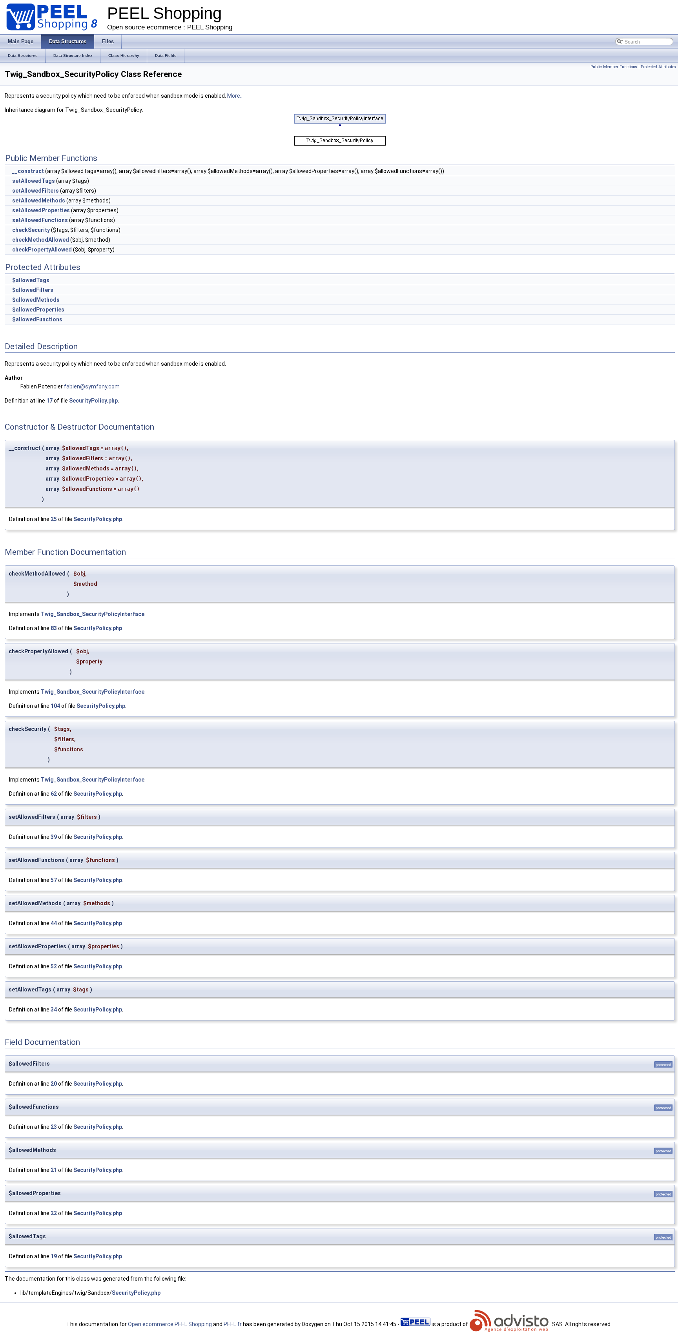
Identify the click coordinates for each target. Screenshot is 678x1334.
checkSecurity (31, 230)
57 (54, 880)
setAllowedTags (33, 181)
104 (55, 706)
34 (54, 1009)
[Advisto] (510, 1324)
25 (54, 519)
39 (54, 837)
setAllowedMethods (38, 200)
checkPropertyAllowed (42, 249)
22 (54, 1213)
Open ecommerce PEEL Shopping (170, 1324)
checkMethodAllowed (40, 240)
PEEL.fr (233, 1324)
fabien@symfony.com (92, 386)
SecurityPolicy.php (93, 400)
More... (235, 96)
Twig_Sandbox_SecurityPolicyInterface (92, 614)
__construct (28, 171)
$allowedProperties (38, 309)
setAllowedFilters (35, 191)
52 (54, 966)
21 (54, 1170)
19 (54, 1256)
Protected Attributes (658, 66)
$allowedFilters (32, 290)
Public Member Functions (614, 66)
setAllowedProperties (41, 210)
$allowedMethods (36, 300)
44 (54, 923)
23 (54, 1127)
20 (54, 1084)
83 (54, 628)
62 (54, 794)
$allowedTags (30, 280)
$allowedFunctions (37, 319)
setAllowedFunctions (40, 220)
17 (49, 400)
